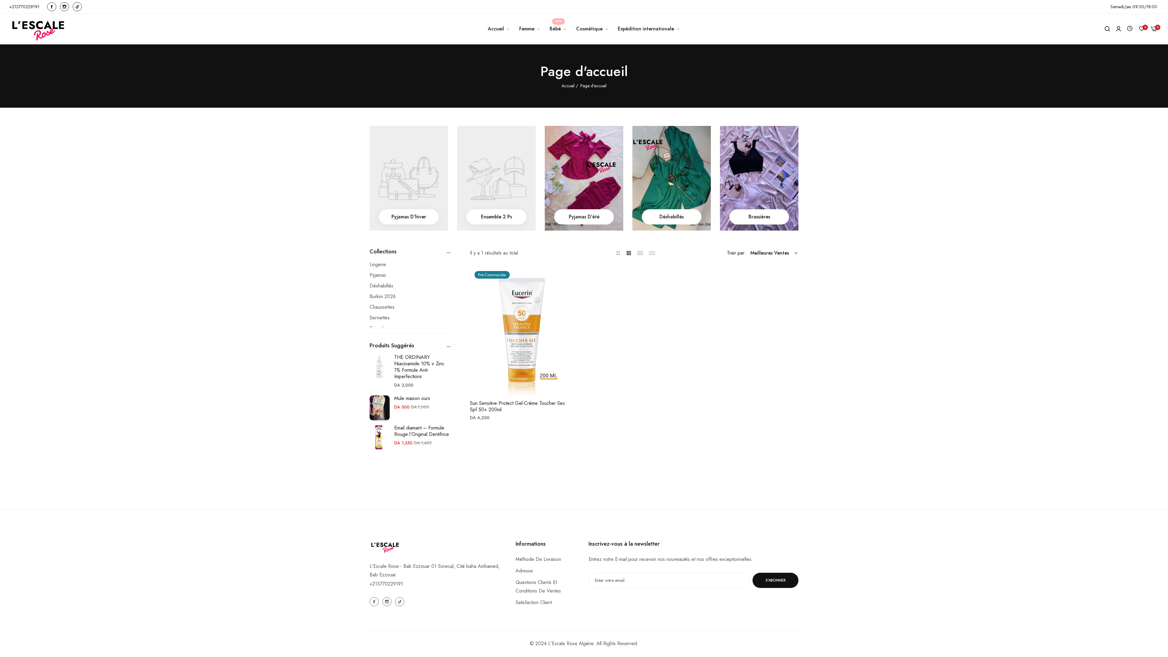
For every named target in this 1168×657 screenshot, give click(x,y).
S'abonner (776, 580)
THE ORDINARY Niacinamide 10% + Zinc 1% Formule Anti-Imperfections (419, 367)
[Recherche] (1107, 29)
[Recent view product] (1129, 28)
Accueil (568, 86)
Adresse (524, 570)
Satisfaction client (534, 602)
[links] (52, 6)
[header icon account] (1118, 29)
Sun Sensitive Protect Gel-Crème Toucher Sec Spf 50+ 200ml (517, 406)
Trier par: (736, 252)
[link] (530, 29)
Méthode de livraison (538, 559)
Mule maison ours (412, 398)
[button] (566, 278)
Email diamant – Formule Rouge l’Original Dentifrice (421, 431)
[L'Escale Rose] (38, 29)
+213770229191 (386, 583)
